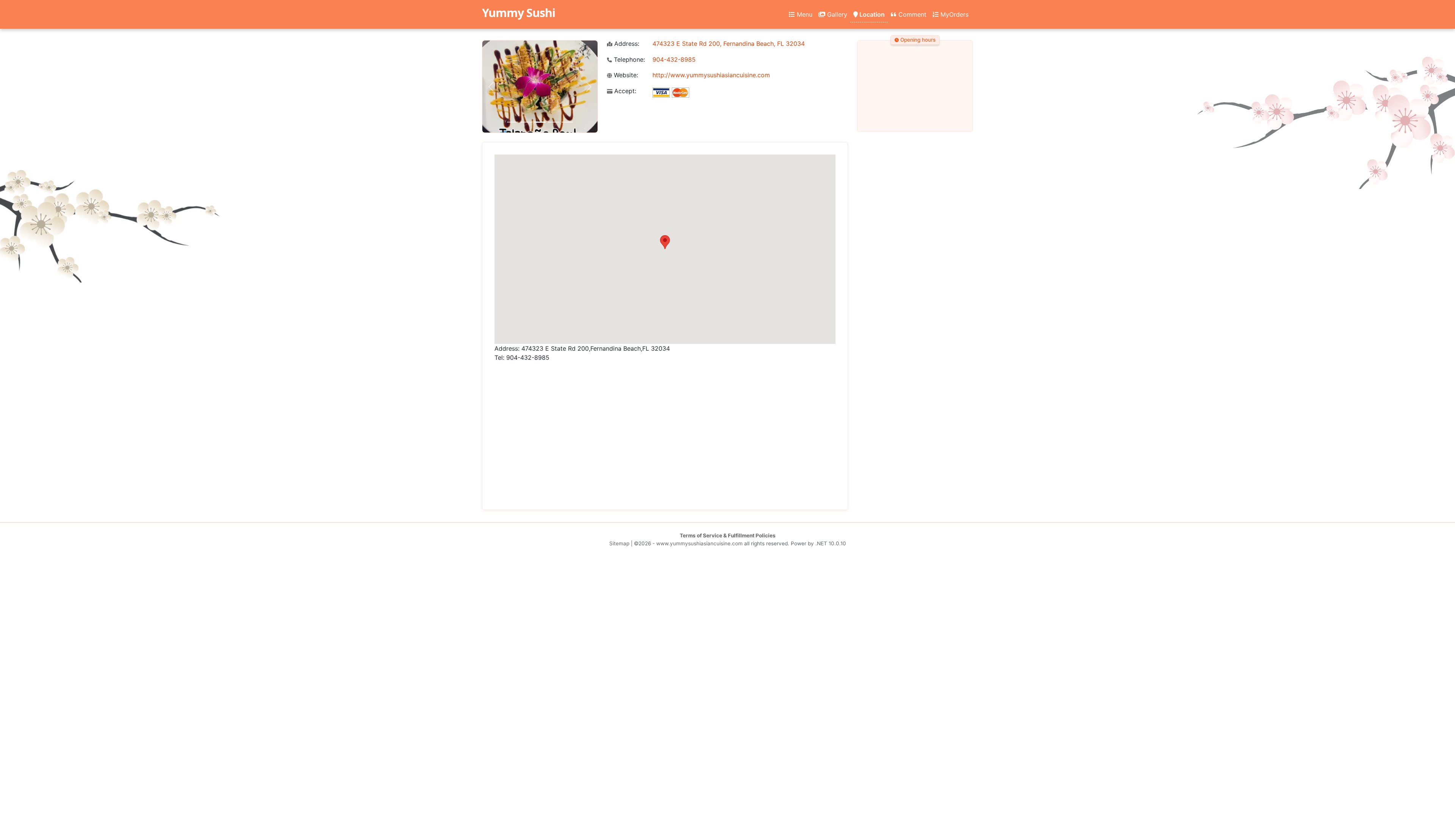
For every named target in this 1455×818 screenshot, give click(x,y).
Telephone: (628, 59)
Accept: (624, 91)
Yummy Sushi (518, 12)
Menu (803, 14)
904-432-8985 (674, 59)
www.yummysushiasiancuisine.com (699, 543)
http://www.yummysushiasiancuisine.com (711, 75)
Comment (911, 14)
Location (871, 14)
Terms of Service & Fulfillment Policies (728, 535)
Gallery (836, 14)
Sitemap (619, 543)
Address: (625, 43)
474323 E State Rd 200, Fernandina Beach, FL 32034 (728, 43)
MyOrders (953, 14)
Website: (625, 75)
